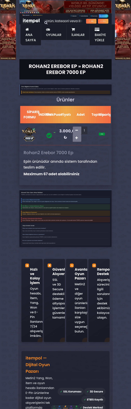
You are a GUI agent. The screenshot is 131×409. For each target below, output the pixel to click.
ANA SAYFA (30, 37)
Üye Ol (104, 21)
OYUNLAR (53, 35)
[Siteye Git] (8, 29)
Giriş (92, 21)
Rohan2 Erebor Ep (53, 66)
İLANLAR (78, 35)
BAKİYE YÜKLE (100, 37)
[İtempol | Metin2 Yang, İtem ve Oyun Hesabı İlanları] (33, 21)
